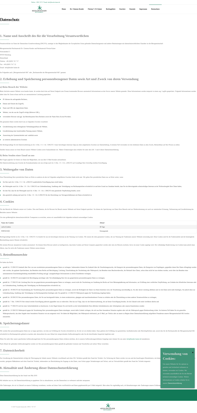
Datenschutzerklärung (175, 383)
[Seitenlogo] (39, 9)
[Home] (143, 407)
